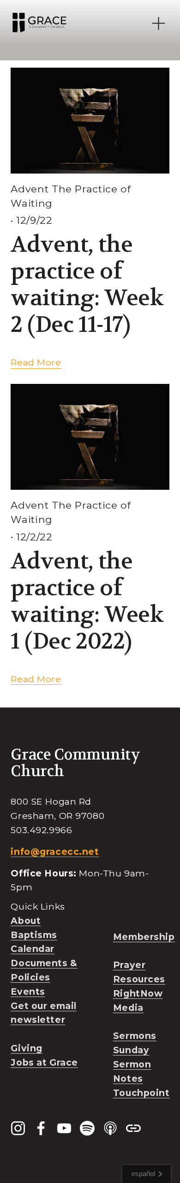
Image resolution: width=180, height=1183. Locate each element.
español (143, 1173)
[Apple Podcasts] (110, 1128)
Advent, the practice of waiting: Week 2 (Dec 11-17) (87, 284)
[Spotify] (87, 1128)
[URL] (133, 1128)
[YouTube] (64, 1128)
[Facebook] (41, 1128)
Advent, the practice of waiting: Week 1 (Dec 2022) (87, 601)
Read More (36, 362)
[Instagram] (18, 1128)
